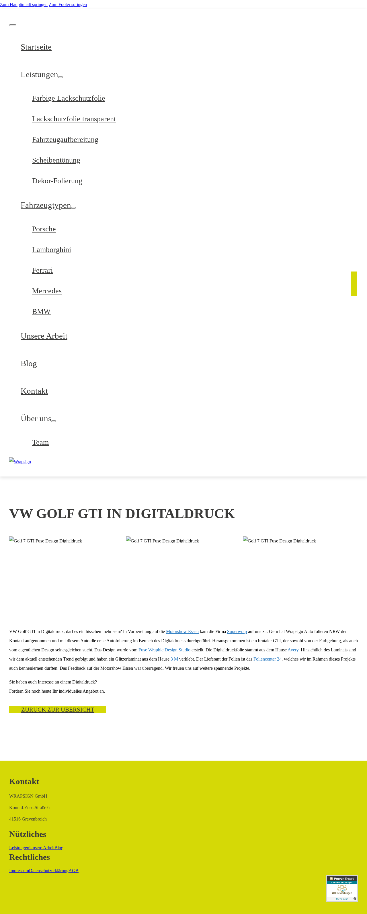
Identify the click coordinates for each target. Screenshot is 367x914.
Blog (29, 363)
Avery (293, 649)
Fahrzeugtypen (46, 205)
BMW (41, 311)
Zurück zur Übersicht (57, 709)
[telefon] (354, 279)
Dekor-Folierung (57, 181)
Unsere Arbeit (44, 335)
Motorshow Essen (182, 631)
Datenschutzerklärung (49, 870)
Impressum (19, 870)
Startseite (36, 46)
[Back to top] (347, 898)
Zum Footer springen (68, 4)
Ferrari (42, 270)
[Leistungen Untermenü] (60, 77)
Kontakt (34, 390)
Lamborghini (51, 249)
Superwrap (237, 631)
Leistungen (39, 74)
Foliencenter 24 (267, 659)
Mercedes (47, 291)
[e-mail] (354, 289)
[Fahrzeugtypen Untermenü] (73, 208)
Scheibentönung (56, 160)
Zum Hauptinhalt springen (24, 4)
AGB (74, 870)
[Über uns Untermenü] (53, 421)
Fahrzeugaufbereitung (65, 139)
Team (40, 442)
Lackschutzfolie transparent (74, 119)
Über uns (36, 418)
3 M (174, 659)
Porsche (44, 229)
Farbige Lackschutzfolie (68, 98)
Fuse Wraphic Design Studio (164, 649)
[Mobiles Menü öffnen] (12, 25)
